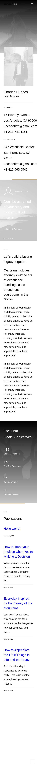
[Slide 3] (8, 238)
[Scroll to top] (33, 762)
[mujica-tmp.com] (10, 4)
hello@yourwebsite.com (14, 721)
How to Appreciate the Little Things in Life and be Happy (17, 655)
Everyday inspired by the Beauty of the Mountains (18, 603)
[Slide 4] (10, 238)
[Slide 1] (4, 238)
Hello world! (12, 528)
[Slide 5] (12, 238)
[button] (32, 4)
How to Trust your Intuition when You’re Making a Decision (18, 551)
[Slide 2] (6, 238)
